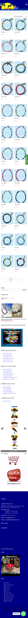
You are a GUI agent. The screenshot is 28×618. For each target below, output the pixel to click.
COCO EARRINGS (7, 390)
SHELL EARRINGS (7, 386)
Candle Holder (8, 592)
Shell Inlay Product (9, 598)
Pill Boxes (7, 582)
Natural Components (9, 594)
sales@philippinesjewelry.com (13, 519)
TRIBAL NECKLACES (7, 360)
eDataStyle (19, 610)
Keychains (7, 588)
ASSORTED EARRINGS (8, 391)
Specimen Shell (8, 600)
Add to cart (9, 25)
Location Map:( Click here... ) (7, 548)
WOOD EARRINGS (7, 388)
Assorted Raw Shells (9, 596)
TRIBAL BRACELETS (7, 376)
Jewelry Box (7, 586)
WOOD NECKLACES (7, 355)
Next (25, 428)
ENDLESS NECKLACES (8, 361)
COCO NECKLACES (7, 356)
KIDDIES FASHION (7, 401)
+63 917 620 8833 (11, 515)
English (5, 298)
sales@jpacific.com (10, 517)
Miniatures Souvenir (9, 584)
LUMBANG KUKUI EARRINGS (9, 393)
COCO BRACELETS (7, 372)
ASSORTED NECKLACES (8, 358)
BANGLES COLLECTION (8, 379)
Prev (2, 428)
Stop (26, 453)
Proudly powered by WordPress (11, 608)
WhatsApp (3, 515)
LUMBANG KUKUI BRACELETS (10, 377)
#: (6, 515)
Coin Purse (7, 590)
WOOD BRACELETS (7, 371)
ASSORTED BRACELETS (8, 374)
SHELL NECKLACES (7, 353)
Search (3, 287)
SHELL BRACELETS (7, 369)
